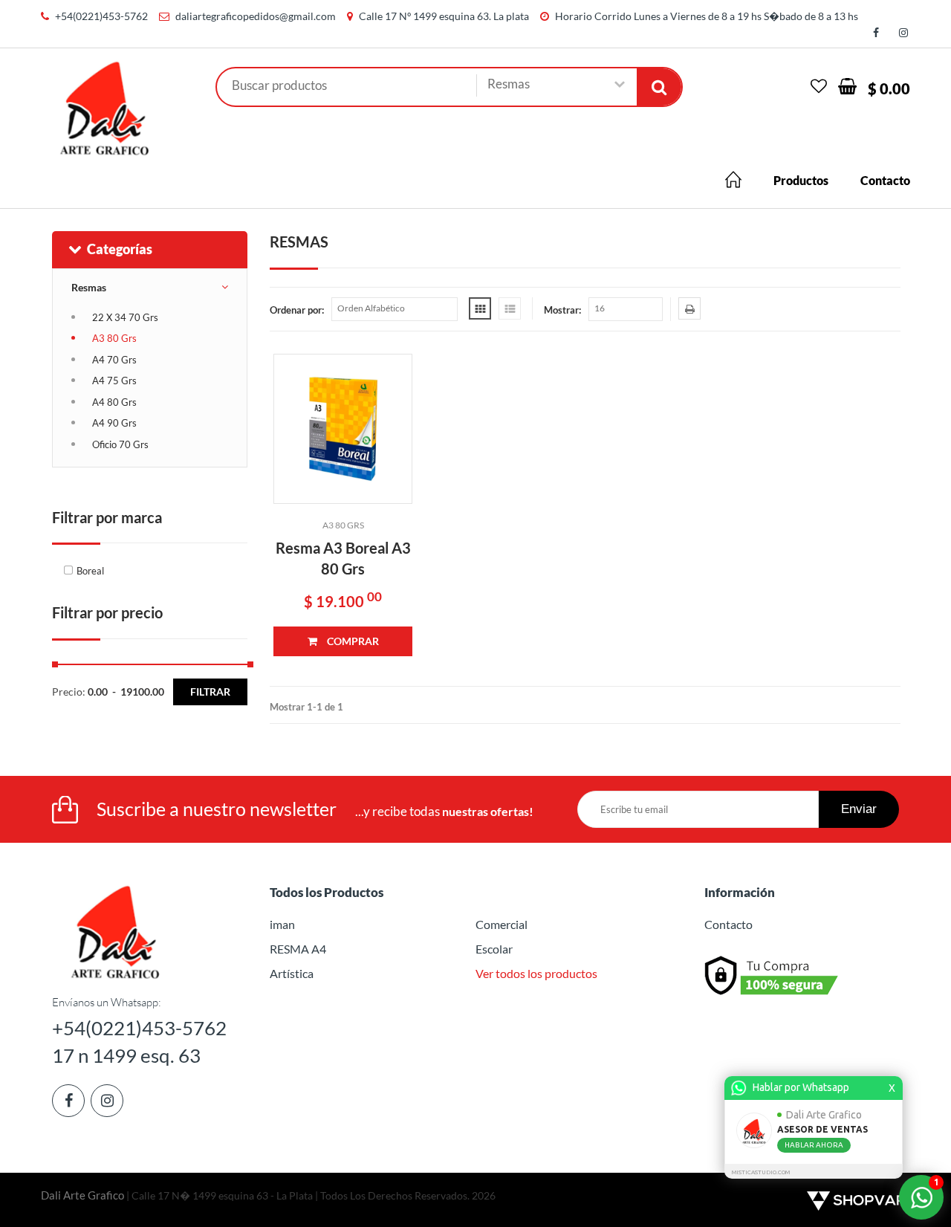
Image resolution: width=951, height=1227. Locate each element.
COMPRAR (352, 641)
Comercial (502, 924)
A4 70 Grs (114, 360)
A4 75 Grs (114, 380)
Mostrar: (562, 310)
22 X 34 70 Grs (125, 317)
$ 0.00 (889, 88)
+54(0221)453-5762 (101, 16)
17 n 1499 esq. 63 (126, 1055)
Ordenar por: (297, 310)
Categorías (119, 249)
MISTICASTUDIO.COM (761, 1172)
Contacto (885, 180)
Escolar (494, 949)
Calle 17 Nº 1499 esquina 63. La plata (444, 16)
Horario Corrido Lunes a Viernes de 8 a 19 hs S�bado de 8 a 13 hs (706, 16)
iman (282, 924)
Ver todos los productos (536, 973)
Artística (292, 973)
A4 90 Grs (114, 423)
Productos (800, 180)
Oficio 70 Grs (120, 444)
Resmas (88, 287)
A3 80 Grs (114, 338)
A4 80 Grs (114, 402)
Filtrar (210, 691)
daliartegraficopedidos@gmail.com (255, 16)
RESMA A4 (298, 949)
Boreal (90, 571)
